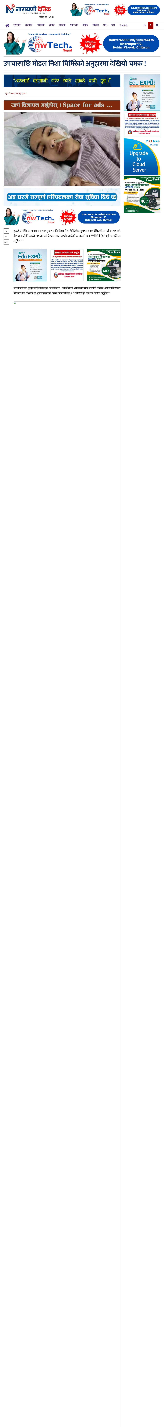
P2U (113, 25)
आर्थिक (62, 25)
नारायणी (40, 25)
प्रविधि (85, 25)
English (123, 25)
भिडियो (96, 25)
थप (104, 25)
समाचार (16, 25)
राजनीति (28, 25)
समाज (51, 25)
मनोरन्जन (74, 25)
